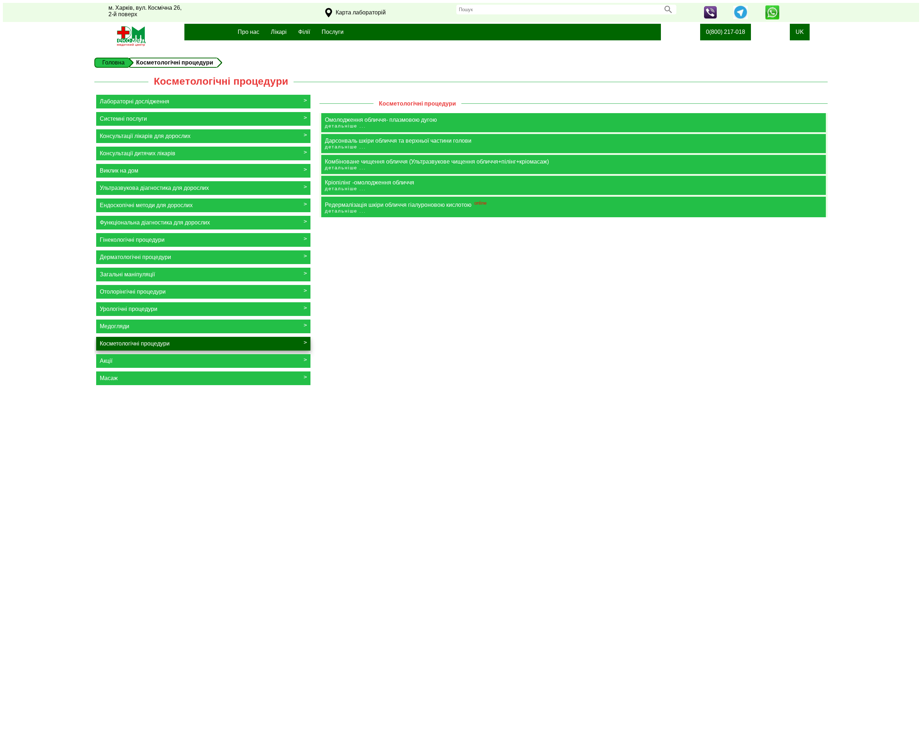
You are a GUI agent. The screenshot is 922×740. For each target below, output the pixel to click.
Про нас (248, 32)
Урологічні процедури (128, 309)
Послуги (333, 32)
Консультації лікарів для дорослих (145, 136)
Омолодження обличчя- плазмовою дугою (381, 123)
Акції (106, 361)
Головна (113, 62)
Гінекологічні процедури (132, 240)
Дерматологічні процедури (135, 257)
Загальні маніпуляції (127, 274)
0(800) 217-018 (725, 32)
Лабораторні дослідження (134, 101)
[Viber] (710, 17)
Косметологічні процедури (135, 343)
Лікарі (279, 32)
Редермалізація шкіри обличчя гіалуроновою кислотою (406, 207)
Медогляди (114, 326)
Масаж (109, 378)
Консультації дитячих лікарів (137, 153)
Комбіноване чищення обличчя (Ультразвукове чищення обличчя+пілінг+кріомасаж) (437, 164)
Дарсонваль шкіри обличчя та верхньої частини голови (398, 144)
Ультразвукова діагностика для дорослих (154, 188)
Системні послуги (123, 119)
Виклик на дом (119, 171)
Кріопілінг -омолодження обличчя (369, 185)
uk (800, 32)
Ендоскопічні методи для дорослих (146, 205)
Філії (304, 32)
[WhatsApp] (772, 17)
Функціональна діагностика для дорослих (155, 222)
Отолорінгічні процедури (133, 292)
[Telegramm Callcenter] (740, 17)
